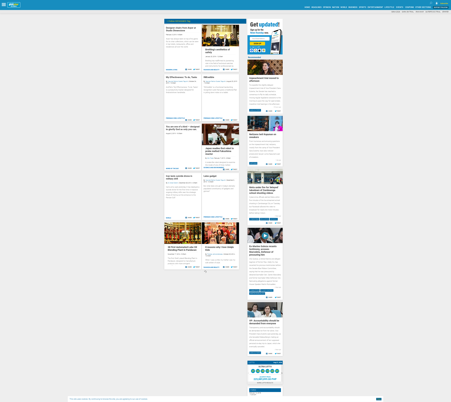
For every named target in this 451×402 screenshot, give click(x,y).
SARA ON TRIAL (408, 12)
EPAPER (445, 12)
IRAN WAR (420, 12)
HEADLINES (316, 7)
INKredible (209, 77)
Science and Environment (214, 167)
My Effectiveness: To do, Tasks (181, 77)
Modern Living (171, 70)
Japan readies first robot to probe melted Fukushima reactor (219, 151)
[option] (265, 373)
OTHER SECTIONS (423, 7)
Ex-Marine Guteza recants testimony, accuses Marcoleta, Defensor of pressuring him (263, 250)
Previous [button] (248, 373)
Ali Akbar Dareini (173, 183)
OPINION (327, 7)
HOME (307, 7)
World (168, 218)
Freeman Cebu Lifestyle (175, 118)
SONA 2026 (395, 12)
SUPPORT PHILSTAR (441, 7)
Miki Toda (210, 158)
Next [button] (282, 373)
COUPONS (409, 7)
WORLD (343, 7)
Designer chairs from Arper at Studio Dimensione (181, 29)
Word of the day (172, 168)
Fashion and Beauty (211, 70)
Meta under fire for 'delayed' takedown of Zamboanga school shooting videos (263, 190)
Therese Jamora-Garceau (215, 254)
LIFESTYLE (389, 7)
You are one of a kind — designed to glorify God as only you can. (183, 128)
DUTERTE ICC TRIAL (433, 12)
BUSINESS (353, 7)
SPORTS (362, 7)
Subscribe (444, 3)
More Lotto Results (265, 383)
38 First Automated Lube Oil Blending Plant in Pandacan (182, 248)
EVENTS (399, 7)
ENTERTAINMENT (375, 7)
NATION (335, 7)
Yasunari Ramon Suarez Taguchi (178, 81)
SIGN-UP (257, 43)
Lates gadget (210, 176)
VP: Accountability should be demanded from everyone (264, 322)
